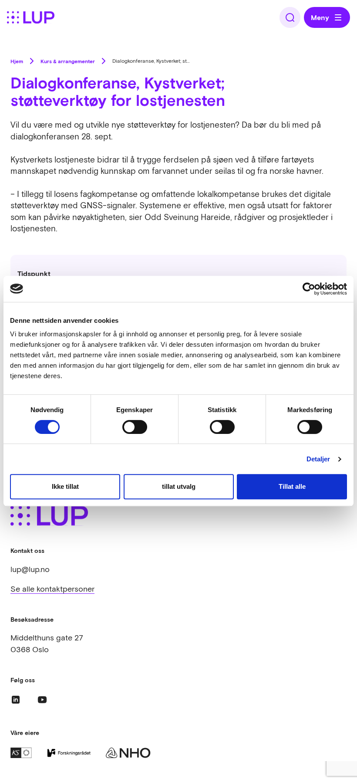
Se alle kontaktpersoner (52, 588)
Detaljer (318, 459)
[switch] (134, 427)
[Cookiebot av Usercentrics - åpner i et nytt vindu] (309, 288)
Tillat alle (292, 486)
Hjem (16, 61)
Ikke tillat (65, 486)
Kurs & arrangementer (67, 61)
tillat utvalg (178, 486)
